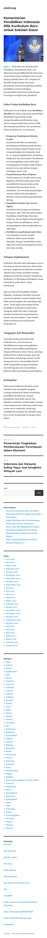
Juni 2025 (10, 591)
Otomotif (10, 764)
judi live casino (10, 857)
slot (5, 889)
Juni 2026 (10, 559)
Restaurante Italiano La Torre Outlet (22, 780)
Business (10, 681)
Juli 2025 (10, 588)
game (8, 710)
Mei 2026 (10, 562)
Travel (9, 812)
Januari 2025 (11, 607)
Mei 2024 (10, 633)
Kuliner (9, 738)
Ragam (9, 774)
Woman (9, 825)
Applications (11, 671)
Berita (33, 427)
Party (8, 767)
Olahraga (10, 761)
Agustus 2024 (12, 623)
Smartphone (11, 793)
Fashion (9, 697)
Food (8, 706)
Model (9, 751)
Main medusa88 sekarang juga (17, 918)
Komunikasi (11, 735)
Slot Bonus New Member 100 (17, 883)
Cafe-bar (10, 684)
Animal (9, 665)
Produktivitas (12, 770)
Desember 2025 (13, 575)
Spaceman (10, 796)
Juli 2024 (10, 626)
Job (7, 726)
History (9, 719)
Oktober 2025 (12, 581)
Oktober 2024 (12, 617)
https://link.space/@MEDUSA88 (18, 911)
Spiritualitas (11, 799)
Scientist (10, 783)
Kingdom (10, 732)
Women (9, 828)
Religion (9, 777)
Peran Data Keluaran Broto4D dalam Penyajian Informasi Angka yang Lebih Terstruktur (23, 514)
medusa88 (8, 924)
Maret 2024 (11, 639)
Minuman (10, 748)
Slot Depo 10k (10, 851)
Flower (9, 703)
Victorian (10, 818)
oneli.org (10, 8)
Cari (5, 488)
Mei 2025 (10, 594)
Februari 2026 (12, 569)
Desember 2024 (13, 610)
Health (9, 716)
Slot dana (8, 864)
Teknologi (10, 809)
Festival (9, 700)
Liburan (9, 742)
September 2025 (13, 585)
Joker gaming (10, 870)
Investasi (10, 722)
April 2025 (10, 597)
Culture (9, 694)
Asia (8, 675)
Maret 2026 (11, 565)
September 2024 (13, 620)
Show (8, 790)
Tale (8, 806)
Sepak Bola (11, 786)
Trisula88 (8, 896)
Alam (8, 662)
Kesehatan (11, 729)
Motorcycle (11, 754)
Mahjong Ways (10, 876)
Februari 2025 (12, 604)
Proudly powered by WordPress (23, 934)
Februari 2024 (12, 642)
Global (9, 713)
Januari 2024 (11, 645)
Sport (8, 802)
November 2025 (13, 578)
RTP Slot (7, 844)
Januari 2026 (12, 572)
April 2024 (10, 636)
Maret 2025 (11, 601)
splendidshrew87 (13, 427)
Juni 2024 (10, 629)
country (9, 691)
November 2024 (13, 613)
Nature (9, 758)
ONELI (6, 66)
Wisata (9, 822)
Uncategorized (12, 815)
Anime (9, 668)
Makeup (9, 745)
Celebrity (10, 687)
